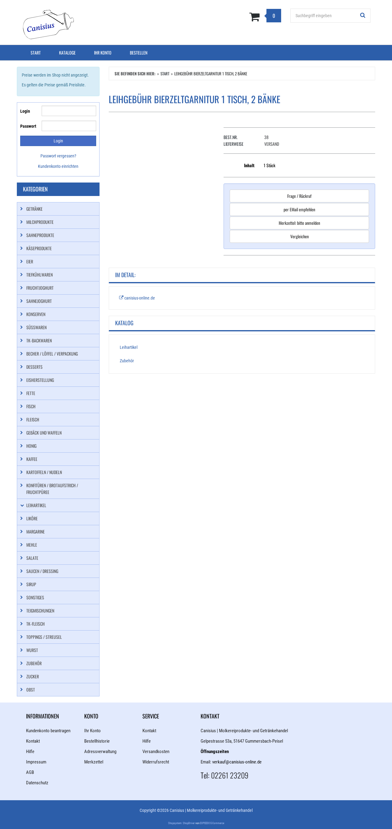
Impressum (36, 762)
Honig (31, 446)
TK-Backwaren (39, 340)
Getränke (34, 208)
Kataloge (67, 52)
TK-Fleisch (35, 623)
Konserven (35, 314)
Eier (29, 261)
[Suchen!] (363, 16)
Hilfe (30, 751)
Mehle (31, 544)
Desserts (34, 367)
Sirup (31, 584)
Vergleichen (299, 236)
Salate (32, 558)
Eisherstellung (40, 380)
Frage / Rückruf (299, 196)
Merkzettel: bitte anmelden (299, 223)
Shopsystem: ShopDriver (181, 823)
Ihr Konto (102, 52)
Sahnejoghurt (39, 301)
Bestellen (138, 52)
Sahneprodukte (40, 235)
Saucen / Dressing (42, 571)
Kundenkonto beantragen (48, 730)
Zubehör (127, 360)
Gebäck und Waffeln (44, 432)
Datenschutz (37, 783)
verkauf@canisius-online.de (237, 762)
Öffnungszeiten (215, 751)
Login (25, 111)
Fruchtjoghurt (40, 287)
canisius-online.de (139, 298)
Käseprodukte (39, 248)
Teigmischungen (40, 610)
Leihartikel (129, 347)
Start (36, 52)
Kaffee (31, 459)
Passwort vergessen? (58, 155)
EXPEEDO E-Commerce (212, 823)
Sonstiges (35, 597)
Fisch (31, 406)
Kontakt (33, 741)
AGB (30, 772)
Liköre (32, 518)
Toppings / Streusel (44, 637)
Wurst (32, 650)
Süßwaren (36, 327)
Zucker (32, 676)
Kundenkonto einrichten (58, 166)
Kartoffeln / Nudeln (44, 472)
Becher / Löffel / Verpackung (52, 353)
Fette (30, 393)
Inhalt (249, 165)
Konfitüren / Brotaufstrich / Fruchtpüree (52, 488)
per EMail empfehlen (299, 209)
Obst (30, 689)
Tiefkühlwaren (39, 274)
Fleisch (32, 419)
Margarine (35, 531)
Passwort (28, 126)
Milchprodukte (40, 222)
